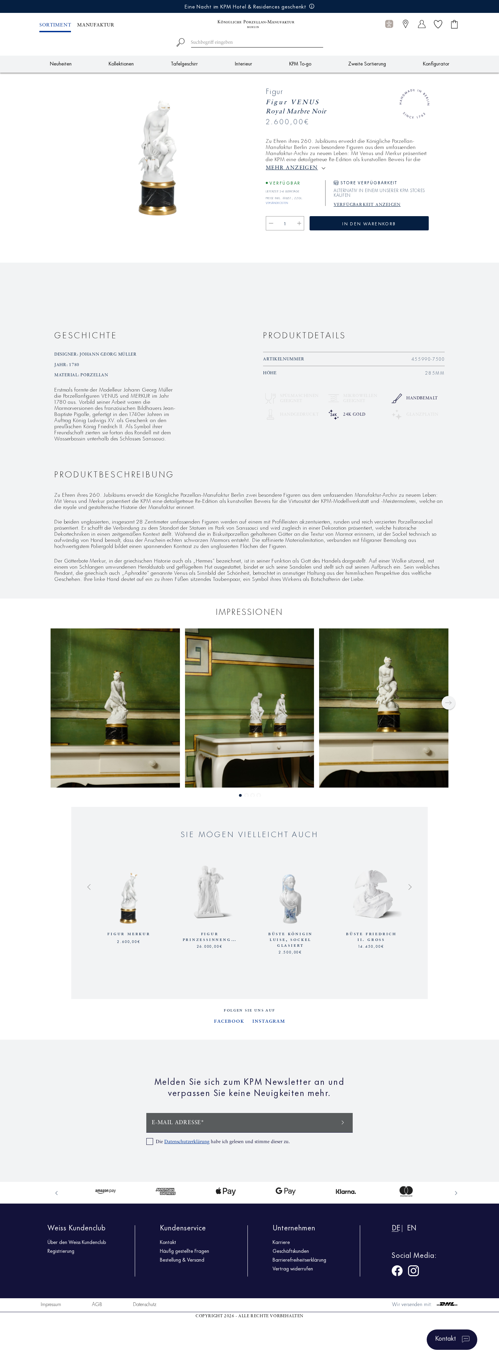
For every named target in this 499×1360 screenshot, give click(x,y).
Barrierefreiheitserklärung (299, 1260)
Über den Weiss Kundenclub (77, 1242)
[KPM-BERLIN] (249, 24)
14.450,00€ (371, 946)
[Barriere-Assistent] (389, 24)
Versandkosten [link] (277, 202)
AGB (97, 1304)
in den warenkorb (369, 223)
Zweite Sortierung (367, 63)
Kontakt (168, 1242)
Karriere (281, 1242)
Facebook (229, 1021)
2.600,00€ (128, 941)
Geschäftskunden (291, 1251)
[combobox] (249, 41)
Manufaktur (95, 25)
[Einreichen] (342, 1122)
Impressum (51, 1304)
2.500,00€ (290, 951)
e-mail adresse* (178, 1123)
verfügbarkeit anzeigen (367, 205)
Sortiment (55, 25)
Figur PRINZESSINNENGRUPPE (210, 936)
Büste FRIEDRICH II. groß (371, 936)
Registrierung (61, 1251)
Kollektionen (121, 63)
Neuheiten (61, 63)
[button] (389, 24)
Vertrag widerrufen (293, 1268)
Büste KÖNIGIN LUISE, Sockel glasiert (290, 939)
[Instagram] (413, 1272)
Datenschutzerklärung (186, 1141)
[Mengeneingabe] (285, 223)
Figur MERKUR (128, 933)
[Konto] (422, 24)
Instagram (268, 1021)
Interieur (243, 63)
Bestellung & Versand (182, 1260)
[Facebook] (397, 1272)
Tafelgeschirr (184, 63)
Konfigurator (436, 63)
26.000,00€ (210, 946)
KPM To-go (300, 63)
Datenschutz (144, 1304)
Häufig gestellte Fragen (184, 1251)
